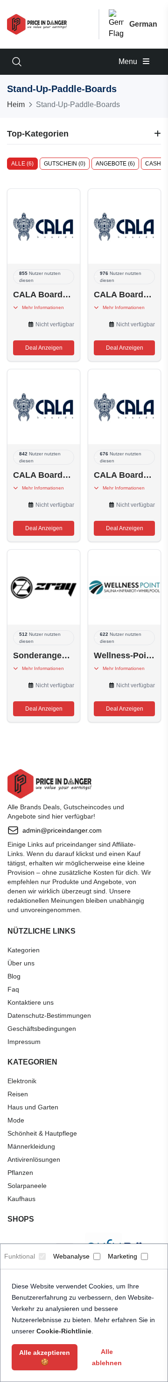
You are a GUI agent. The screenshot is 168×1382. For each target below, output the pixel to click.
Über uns (21, 963)
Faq (13, 989)
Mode (15, 1120)
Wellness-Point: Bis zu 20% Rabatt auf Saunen (124, 655)
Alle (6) (22, 163)
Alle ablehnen (107, 1357)
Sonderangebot (43, 655)
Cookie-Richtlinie (63, 1331)
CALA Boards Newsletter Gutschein (43, 294)
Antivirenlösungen (33, 1159)
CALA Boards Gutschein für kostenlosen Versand (124, 294)
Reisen (17, 1094)
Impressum (24, 1041)
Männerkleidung (31, 1146)
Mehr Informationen (41, 307)
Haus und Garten (32, 1107)
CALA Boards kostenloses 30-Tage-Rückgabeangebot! (124, 475)
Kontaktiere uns (30, 1002)
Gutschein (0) (64, 163)
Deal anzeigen (44, 348)
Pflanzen (20, 1172)
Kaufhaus (21, 1198)
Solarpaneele (27, 1185)
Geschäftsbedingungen (41, 1028)
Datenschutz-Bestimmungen (49, 1015)
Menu (129, 61)
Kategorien (23, 950)
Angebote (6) (115, 163)
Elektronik (21, 1081)
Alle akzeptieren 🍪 (44, 1357)
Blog (14, 976)
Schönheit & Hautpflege (42, 1133)
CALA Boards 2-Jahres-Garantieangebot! (43, 475)
